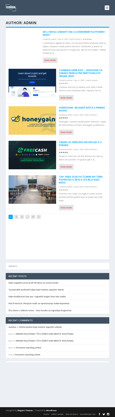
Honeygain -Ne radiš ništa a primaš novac (82, 109)
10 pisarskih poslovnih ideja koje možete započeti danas (36, 289)
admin (53, 39)
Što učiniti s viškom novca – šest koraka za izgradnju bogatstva (40, 310)
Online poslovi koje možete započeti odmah (40, 327)
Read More (50, 60)
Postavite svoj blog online (28, 347)
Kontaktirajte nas (88, 414)
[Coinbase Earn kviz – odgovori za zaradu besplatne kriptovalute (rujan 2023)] (32, 83)
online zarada (91, 80)
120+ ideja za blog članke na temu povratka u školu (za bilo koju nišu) (81, 179)
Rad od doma (75, 39)
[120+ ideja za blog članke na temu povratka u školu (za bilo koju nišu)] (32, 189)
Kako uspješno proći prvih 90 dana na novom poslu (33, 282)
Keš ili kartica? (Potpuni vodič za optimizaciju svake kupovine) (39, 303)
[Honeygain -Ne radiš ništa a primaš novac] (32, 120)
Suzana (12, 327)
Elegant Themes (25, 410)
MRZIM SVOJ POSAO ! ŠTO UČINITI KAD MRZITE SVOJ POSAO (44, 334)
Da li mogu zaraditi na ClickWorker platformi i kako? (74, 33)
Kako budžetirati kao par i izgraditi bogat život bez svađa (37, 296)
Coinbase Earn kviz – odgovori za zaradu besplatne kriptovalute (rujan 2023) (80, 73)
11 (33, 216)
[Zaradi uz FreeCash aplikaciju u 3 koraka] (32, 155)
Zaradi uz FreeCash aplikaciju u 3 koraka (80, 144)
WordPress (51, 410)
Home (46, 414)
